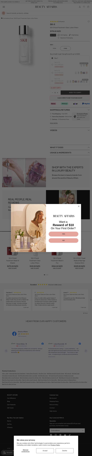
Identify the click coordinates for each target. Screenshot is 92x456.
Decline (64, 451)
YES (63, 234)
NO (63, 240)
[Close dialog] (78, 206)
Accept (45, 451)
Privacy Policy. (55, 445)
